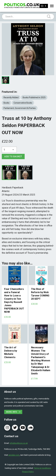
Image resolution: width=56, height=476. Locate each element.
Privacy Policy (27, 472)
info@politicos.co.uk (19, 443)
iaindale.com (13, 455)
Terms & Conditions (42, 468)
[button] (9, 150)
